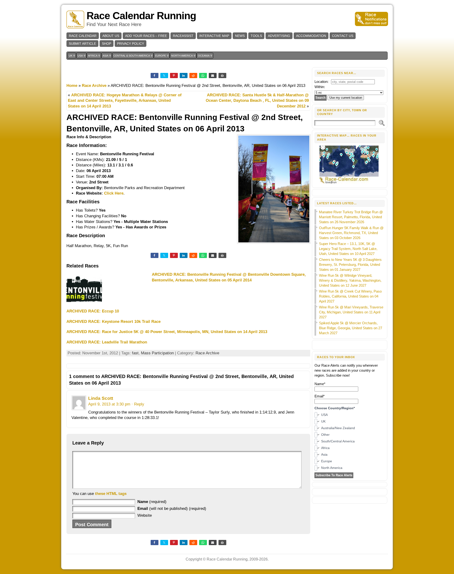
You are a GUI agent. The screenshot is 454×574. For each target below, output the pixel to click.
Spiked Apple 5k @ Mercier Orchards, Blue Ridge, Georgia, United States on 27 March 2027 (350, 328)
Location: (321, 82)
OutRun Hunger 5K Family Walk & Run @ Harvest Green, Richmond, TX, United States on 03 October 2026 (351, 233)
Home (71, 85)
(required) (151, 501)
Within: (319, 87)
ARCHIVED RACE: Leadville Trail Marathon (106, 342)
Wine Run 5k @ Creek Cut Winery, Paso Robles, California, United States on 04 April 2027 (350, 296)
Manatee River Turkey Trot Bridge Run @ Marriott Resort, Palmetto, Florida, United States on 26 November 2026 (351, 217)
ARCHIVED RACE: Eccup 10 (92, 311)
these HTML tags (111, 493)
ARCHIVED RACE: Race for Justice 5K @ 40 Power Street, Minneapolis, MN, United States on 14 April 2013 (166, 331)
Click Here (113, 193)
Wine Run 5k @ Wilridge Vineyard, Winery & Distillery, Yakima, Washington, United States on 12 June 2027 (350, 280)
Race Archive (94, 85)
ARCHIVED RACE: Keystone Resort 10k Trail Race (113, 321)
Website (144, 515)
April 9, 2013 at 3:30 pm (109, 404)
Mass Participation (157, 353)
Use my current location (345, 97)
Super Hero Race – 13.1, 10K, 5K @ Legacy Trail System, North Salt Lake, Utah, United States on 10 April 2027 (348, 249)
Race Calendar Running (141, 15)
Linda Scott (100, 398)
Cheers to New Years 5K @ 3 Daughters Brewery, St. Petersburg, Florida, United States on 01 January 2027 (350, 264)
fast (135, 353)
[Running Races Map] (349, 183)
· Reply (137, 404)
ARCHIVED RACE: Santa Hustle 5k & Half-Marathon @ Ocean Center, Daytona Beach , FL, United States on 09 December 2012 (257, 101)
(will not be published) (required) (171, 508)
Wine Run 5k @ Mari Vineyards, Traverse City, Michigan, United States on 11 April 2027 (351, 312)
